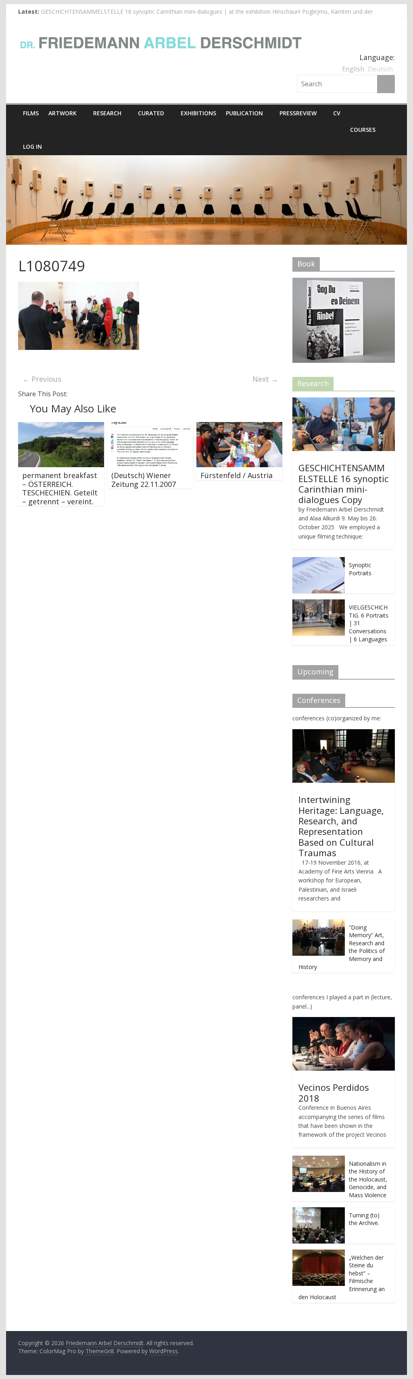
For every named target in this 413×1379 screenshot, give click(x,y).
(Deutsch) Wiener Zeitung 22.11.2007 (143, 479)
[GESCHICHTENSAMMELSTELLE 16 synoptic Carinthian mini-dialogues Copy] (343, 402)
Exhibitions (198, 113)
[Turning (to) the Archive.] (318, 1211)
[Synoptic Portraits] (318, 561)
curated (151, 113)
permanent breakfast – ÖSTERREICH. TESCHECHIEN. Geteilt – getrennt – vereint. (60, 488)
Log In (32, 146)
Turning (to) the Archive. (364, 1219)
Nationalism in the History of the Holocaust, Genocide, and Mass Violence (368, 1179)
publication (244, 113)
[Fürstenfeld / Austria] (239, 426)
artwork (62, 113)
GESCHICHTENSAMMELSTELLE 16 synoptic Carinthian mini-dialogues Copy (343, 483)
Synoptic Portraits (360, 569)
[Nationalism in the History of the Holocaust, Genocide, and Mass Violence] (318, 1160)
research (107, 113)
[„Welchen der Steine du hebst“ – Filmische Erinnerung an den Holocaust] (318, 1254)
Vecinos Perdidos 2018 (333, 1092)
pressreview (298, 113)
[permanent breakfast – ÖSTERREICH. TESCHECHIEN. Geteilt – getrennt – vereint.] (61, 426)
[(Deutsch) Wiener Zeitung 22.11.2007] (150, 426)
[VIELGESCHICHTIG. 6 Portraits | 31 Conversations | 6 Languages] (318, 603)
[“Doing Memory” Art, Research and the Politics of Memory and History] (318, 924)
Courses (362, 129)
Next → (265, 379)
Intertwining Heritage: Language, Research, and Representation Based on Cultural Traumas (341, 826)
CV (336, 113)
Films (31, 113)
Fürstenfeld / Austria (236, 475)
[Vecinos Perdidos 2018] (343, 1021)
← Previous (41, 379)
